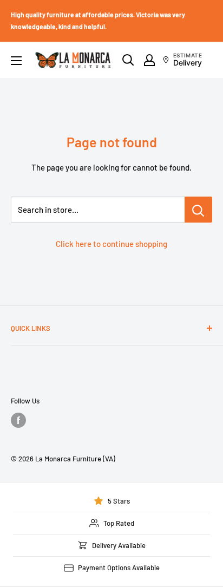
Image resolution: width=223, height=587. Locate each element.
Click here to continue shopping (111, 244)
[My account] (149, 60)
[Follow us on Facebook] (18, 420)
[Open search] (128, 60)
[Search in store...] (198, 210)
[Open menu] (16, 60)
